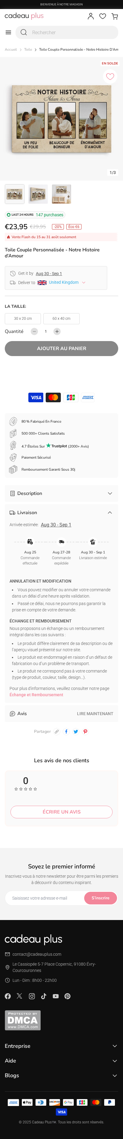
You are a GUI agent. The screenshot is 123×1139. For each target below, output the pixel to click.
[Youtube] (56, 996)
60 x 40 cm (61, 318)
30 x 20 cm (23, 318)
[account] (90, 16)
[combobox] (67, 32)
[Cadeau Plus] (24, 16)
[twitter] (75, 731)
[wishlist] (102, 16)
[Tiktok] (44, 996)
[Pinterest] (67, 996)
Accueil (11, 49)
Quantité (14, 331)
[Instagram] (32, 996)
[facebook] (66, 731)
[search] (23, 32)
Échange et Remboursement (36, 694)
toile (28, 49)
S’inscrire (101, 898)
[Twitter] (20, 996)
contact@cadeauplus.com (37, 954)
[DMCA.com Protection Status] (61, 1020)
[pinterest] (85, 731)
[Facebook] (8, 996)
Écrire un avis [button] (62, 812)
